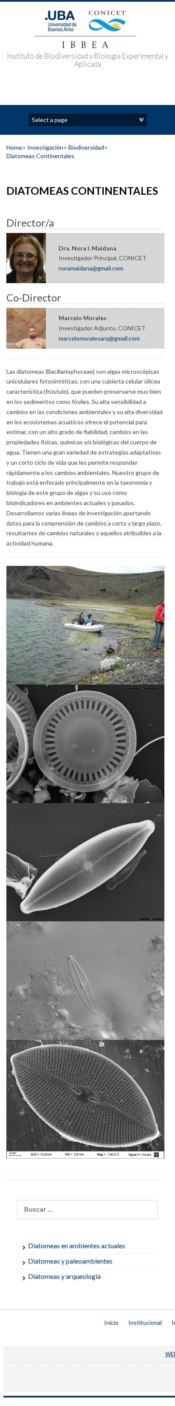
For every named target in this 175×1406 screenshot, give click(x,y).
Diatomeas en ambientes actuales (76, 1245)
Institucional (145, 1322)
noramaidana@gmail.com (91, 268)
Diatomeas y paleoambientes (70, 1261)
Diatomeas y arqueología (64, 1276)
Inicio (111, 1322)
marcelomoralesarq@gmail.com (99, 338)
